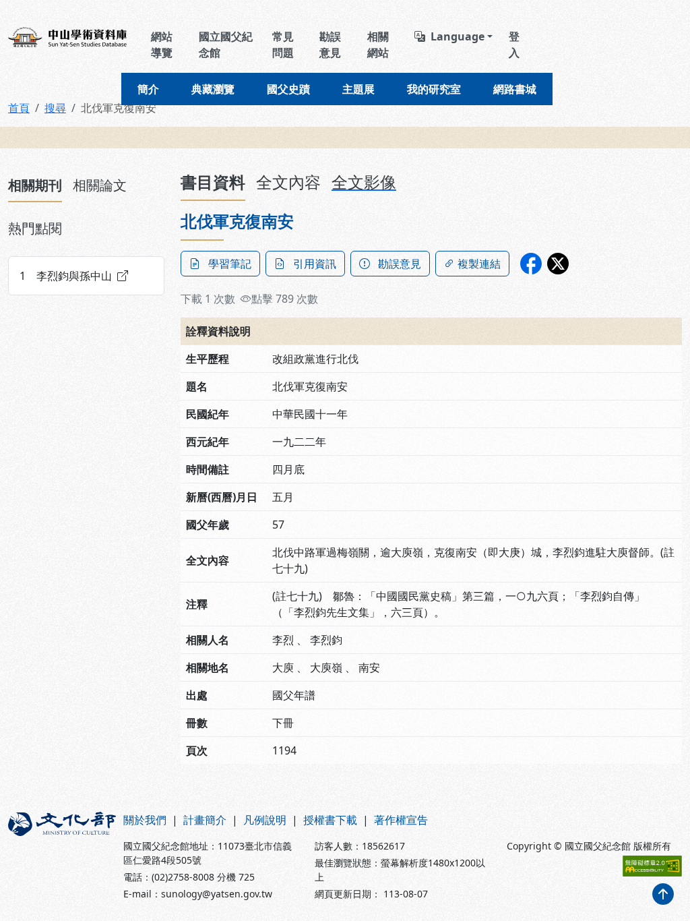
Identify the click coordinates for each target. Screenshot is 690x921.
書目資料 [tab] (213, 182)
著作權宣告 (401, 819)
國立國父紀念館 (226, 44)
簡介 (148, 89)
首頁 (19, 107)
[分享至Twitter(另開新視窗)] (558, 263)
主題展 (358, 89)
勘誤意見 (330, 44)
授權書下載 (330, 819)
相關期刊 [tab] (35, 185)
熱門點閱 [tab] (35, 228)
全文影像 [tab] (364, 182)
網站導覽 (161, 44)
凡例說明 (264, 819)
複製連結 (479, 263)
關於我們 (144, 819)
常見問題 (283, 44)
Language (457, 36)
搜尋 (55, 107)
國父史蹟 (288, 89)
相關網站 (378, 44)
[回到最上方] (663, 894)
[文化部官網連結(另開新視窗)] (57, 856)
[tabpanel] (86, 275)
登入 (514, 44)
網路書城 (514, 89)
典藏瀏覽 (212, 89)
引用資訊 (314, 263)
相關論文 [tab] (100, 185)
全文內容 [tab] (288, 182)
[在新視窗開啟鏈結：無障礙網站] (652, 866)
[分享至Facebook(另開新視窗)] (531, 263)
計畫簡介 (204, 819)
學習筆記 (229, 263)
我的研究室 (434, 89)
